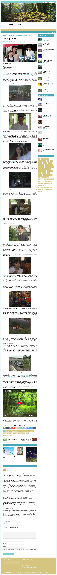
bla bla (49, 162)
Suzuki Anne (5, 217)
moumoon (45, 175)
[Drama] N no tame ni (47, 98)
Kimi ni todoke (29, 376)
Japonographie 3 (46, 138)
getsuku (44, 173)
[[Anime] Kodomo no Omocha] (40, 150)
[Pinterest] (52, 32)
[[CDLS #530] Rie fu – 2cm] (40, 84)
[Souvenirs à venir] (28, 21)
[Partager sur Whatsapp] (22, 428)
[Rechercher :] (48, 2)
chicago (46, 167)
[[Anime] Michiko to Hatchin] (40, 122)
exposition (48, 169)
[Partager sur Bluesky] (31, 428)
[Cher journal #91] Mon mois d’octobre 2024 (48, 90)
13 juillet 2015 (46, 135)
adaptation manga (45, 158)
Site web (4, 546)
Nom (4, 540)
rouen (44, 183)
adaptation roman (42, 160)
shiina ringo (49, 183)
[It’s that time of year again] (40, 116)
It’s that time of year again (47, 115)
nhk (48, 177)
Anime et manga (29, 30)
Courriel (4, 543)
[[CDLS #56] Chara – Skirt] (40, 145)
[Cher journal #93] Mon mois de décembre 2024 (48, 55)
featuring (40, 171)
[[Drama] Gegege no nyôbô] (8, 451)
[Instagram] (55, 32)
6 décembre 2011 (7, 41)
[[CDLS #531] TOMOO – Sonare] (40, 72)
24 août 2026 (46, 40)
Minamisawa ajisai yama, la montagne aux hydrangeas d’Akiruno (48, 78)
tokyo (50, 187)
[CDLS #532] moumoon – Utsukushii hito (47, 61)
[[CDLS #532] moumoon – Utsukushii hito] (40, 61)
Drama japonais (14, 41)
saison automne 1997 (8, 433)
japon (48, 173)
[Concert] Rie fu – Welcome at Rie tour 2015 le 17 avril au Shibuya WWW (48, 132)
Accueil (3, 32)
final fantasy (49, 171)
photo (42, 181)
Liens (12, 32)
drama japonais (14, 431)
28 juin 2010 (46, 145)
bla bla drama (41, 164)
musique (50, 175)
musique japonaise (41, 177)
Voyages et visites (38, 30)
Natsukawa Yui (13, 161)
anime (51, 160)
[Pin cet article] (13, 428)
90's (39, 158)
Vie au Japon (4, 30)
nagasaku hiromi (22, 431)
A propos (7, 32)
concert (51, 167)
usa (50, 189)
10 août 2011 (46, 128)
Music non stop (12, 30)
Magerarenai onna (6, 74)
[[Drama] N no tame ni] (40, 99)
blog (46, 164)
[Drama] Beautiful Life (30, 463)
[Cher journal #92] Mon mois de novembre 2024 (48, 66)
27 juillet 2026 (46, 62)
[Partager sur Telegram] (28, 428)
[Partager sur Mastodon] (25, 428)
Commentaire (5, 531)
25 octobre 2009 (46, 116)
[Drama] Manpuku (18, 456)
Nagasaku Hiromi (6, 275)
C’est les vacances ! (29, 569)
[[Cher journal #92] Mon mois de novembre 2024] (40, 67)
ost (39, 181)
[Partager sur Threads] (34, 428)
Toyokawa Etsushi (13, 131)
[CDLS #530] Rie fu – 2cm (48, 83)
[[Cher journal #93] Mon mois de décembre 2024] (40, 56)
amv (48, 160)
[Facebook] (50, 32)
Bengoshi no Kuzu (33, 133)
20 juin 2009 (46, 150)
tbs (27, 433)
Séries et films (20, 30)
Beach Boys (12, 387)
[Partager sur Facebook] (4, 428)
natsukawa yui (30, 431)
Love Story (6, 135)
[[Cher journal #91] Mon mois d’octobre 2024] (40, 90)
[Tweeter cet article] (7, 428)
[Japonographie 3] (40, 139)
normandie (40, 179)
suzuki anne (22, 433)
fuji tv (39, 173)
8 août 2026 (45, 50)
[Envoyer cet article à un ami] (16, 428)
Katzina (8, 468)
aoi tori (7, 431)
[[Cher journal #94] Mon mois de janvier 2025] (40, 45)
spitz (39, 185)
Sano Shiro (23, 243)
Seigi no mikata (11, 244)
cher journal (41, 167)
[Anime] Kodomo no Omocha (48, 149)
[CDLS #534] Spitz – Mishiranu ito (47, 39)
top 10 (39, 189)
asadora (40, 162)
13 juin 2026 (46, 91)
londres (40, 175)
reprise (46, 181)
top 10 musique (45, 189)
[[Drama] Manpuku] (19, 451)
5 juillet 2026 (46, 73)
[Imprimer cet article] (19, 428)
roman (39, 183)
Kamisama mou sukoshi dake (22, 375)
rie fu (51, 181)
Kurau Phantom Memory (10, 376)
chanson (50, 164)
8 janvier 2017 (46, 99)
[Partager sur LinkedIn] (10, 428)
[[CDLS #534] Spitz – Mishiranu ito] (40, 39)
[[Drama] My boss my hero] (40, 104)
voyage (39, 191)
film (45, 171)
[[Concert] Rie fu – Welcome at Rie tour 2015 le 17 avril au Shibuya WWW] (40, 132)
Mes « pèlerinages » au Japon (31, 567)
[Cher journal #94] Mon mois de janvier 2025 (48, 44)
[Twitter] (48, 32)
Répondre (6, 523)
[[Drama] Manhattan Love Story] (40, 127)
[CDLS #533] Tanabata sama (48, 49)
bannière (45, 162)
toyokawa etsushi (7, 435)
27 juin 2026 (46, 80)
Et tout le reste (47, 30)
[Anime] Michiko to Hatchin (48, 120)
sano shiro (16, 433)
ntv (52, 179)
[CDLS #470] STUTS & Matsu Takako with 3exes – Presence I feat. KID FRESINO (48, 109)
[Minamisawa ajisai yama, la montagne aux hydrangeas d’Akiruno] (40, 78)
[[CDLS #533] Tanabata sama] (40, 50)
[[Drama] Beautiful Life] (31, 454)
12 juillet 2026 (46, 68)
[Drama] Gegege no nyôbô (7, 457)
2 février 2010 (46, 139)
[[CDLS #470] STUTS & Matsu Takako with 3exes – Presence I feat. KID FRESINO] (40, 110)
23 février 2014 (46, 122)
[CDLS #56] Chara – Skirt (47, 143)
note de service (47, 179)
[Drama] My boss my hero (48, 103)
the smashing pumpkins (42, 187)
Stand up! (34, 217)
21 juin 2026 (46, 84)
